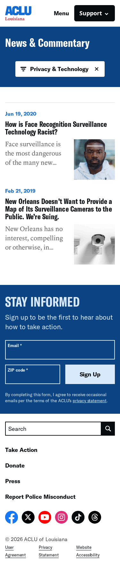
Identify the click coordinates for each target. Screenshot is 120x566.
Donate (15, 465)
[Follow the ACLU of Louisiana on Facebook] (11, 518)
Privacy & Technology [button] (59, 68)
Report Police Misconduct (40, 496)
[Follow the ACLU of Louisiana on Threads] (94, 518)
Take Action (21, 449)
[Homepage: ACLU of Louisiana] (27, 13)
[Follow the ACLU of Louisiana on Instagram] (61, 518)
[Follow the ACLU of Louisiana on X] (28, 518)
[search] (108, 429)
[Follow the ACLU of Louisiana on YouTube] (44, 518)
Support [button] (90, 13)
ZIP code (18, 370)
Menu (61, 13)
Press (12, 480)
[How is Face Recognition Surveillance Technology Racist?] (60, 145)
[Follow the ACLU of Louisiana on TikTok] (78, 518)
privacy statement (90, 400)
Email (14, 345)
